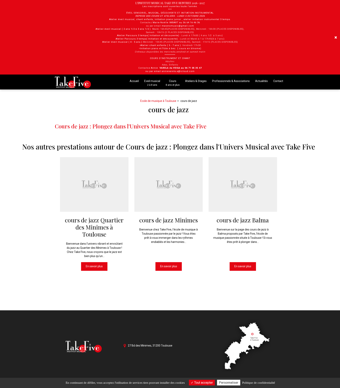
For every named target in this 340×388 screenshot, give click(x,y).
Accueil (134, 81)
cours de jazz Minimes (168, 220)
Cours (173, 82)
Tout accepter (203, 382)
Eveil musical (152, 82)
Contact (278, 81)
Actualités (261, 81)
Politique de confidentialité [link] (258, 382)
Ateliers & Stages (196, 81)
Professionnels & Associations (231, 81)
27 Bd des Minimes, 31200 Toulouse (149, 345)
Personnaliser (228, 382)
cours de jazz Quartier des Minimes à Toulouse (94, 227)
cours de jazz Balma (243, 220)
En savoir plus (94, 266)
